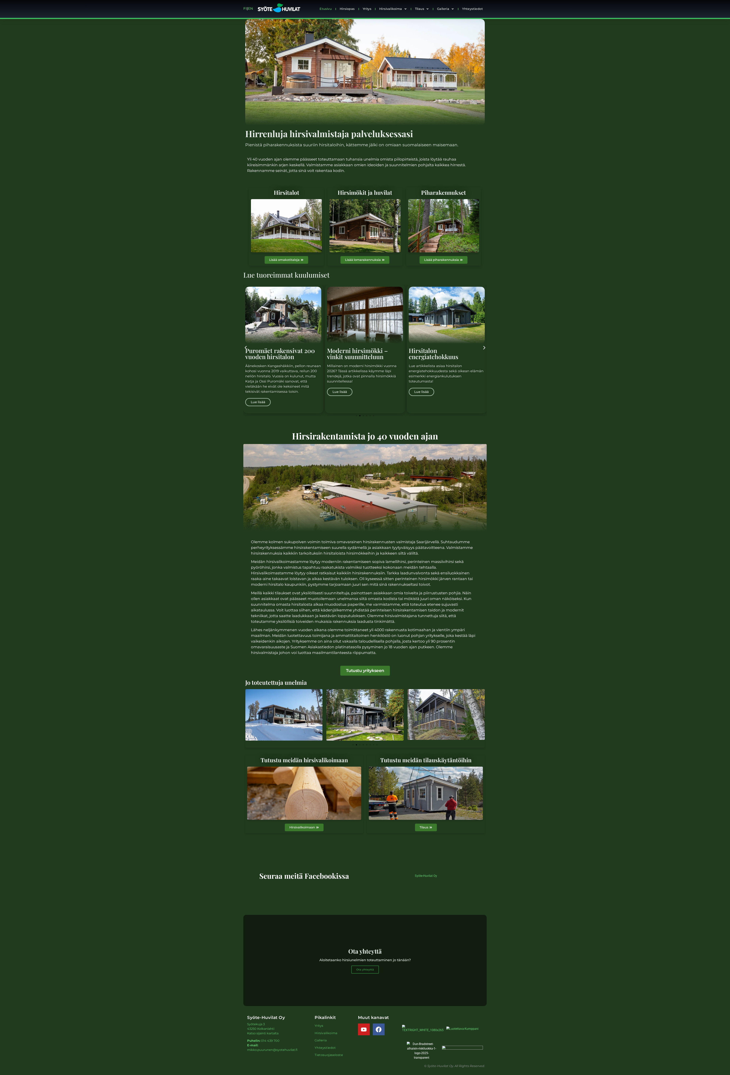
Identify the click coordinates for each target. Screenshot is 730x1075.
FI (245, 8)
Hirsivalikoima (390, 9)
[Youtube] (364, 1029)
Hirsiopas (347, 9)
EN (251, 8)
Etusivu (326, 9)
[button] (245, 347)
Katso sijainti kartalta (263, 1033)
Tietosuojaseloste (329, 1055)
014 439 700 (270, 1041)
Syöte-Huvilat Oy (426, 876)
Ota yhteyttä (365, 969)
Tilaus (419, 9)
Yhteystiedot (472, 9)
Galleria (443, 9)
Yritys (367, 9)
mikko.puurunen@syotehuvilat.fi (272, 1050)
